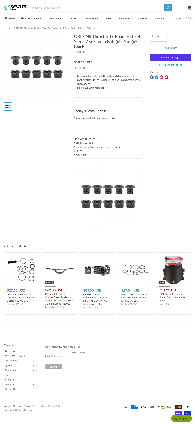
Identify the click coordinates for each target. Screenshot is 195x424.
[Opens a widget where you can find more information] (181, 418)
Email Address (53, 356)
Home (7, 28)
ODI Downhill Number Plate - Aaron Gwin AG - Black (172, 297)
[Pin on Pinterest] (166, 77)
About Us (17, 406)
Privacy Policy (31, 406)
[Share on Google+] (161, 77)
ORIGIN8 (82, 51)
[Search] (168, 7)
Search (7, 406)
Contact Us (55, 406)
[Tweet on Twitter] (156, 77)
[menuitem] (10, 18)
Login (178, 18)
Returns (43, 406)
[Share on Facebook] (152, 77)
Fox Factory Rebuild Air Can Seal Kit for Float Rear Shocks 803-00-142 (21, 297)
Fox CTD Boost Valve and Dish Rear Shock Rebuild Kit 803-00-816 (134, 297)
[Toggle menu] (33, 355)
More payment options (170, 64)
